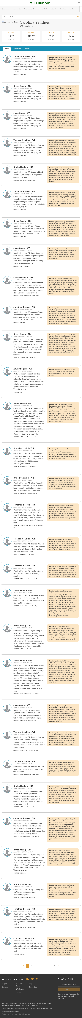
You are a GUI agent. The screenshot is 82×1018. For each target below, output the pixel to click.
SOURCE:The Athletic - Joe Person (23, 554)
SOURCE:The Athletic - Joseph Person (24, 180)
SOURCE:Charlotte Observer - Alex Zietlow (26, 694)
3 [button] (35, 966)
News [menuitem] (7, 49)
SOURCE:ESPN (18, 392)
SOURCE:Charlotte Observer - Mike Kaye (25, 606)
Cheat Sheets (63, 9)
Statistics (5, 987)
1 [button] (27, 966)
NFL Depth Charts (19, 985)
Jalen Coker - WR (21, 113)
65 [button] (54, 966)
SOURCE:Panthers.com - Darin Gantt (24, 897)
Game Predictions (16, 9)
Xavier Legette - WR (23, 368)
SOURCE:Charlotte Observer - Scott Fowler (26, 296)
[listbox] (41, 17)
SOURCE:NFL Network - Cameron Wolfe (25, 493)
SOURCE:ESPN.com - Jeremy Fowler (24, 437)
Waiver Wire (54, 9)
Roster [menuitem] (27, 49)
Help (30, 984)
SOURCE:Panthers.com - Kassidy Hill (24, 357)
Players (4, 984)
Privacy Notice (36, 1008)
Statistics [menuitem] (17, 49)
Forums (18, 992)
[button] (79, 3)
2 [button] (31, 966)
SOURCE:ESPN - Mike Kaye (21, 266)
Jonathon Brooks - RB (24, 56)
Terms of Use (48, 1008)
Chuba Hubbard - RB (23, 167)
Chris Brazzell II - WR (23, 448)
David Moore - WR (22, 403)
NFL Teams (20, 989)
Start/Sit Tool (45, 9)
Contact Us (33, 987)
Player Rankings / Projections (31, 9)
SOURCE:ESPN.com (19, 74)
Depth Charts (72, 9)
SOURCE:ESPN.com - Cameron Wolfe (24, 807)
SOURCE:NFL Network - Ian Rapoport (24, 721)
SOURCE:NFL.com (19, 323)
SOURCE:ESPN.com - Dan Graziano (24, 649)
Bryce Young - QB (22, 86)
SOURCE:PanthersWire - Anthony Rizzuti (25, 750)
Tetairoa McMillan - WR (24, 140)
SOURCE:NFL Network (20, 873)
